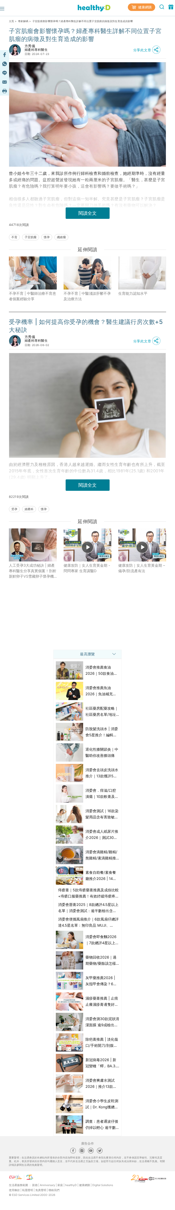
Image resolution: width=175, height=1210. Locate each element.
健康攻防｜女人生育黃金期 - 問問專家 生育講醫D (87, 568)
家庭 (60, 1185)
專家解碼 (23, 21)
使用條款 (14, 1190)
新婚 (35, 1185)
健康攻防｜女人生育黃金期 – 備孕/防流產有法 (141, 568)
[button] (148, 50)
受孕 (14, 509)
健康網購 (144, 7)
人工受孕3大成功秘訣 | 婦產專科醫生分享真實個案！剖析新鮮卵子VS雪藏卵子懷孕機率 (32, 571)
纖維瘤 (61, 237)
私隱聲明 (27, 1190)
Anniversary (47, 1185)
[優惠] (171, 6)
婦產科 (29, 509)
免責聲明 (40, 1190)
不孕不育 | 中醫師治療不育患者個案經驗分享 (32, 296)
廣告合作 (87, 1143)
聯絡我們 (54, 1190)
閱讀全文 (87, 213)
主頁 (11, 21)
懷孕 (47, 237)
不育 (14, 237)
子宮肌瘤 (30, 237)
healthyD (71, 1185)
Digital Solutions (102, 1185)
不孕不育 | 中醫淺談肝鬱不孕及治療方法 (87, 296)
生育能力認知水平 (132, 293)
